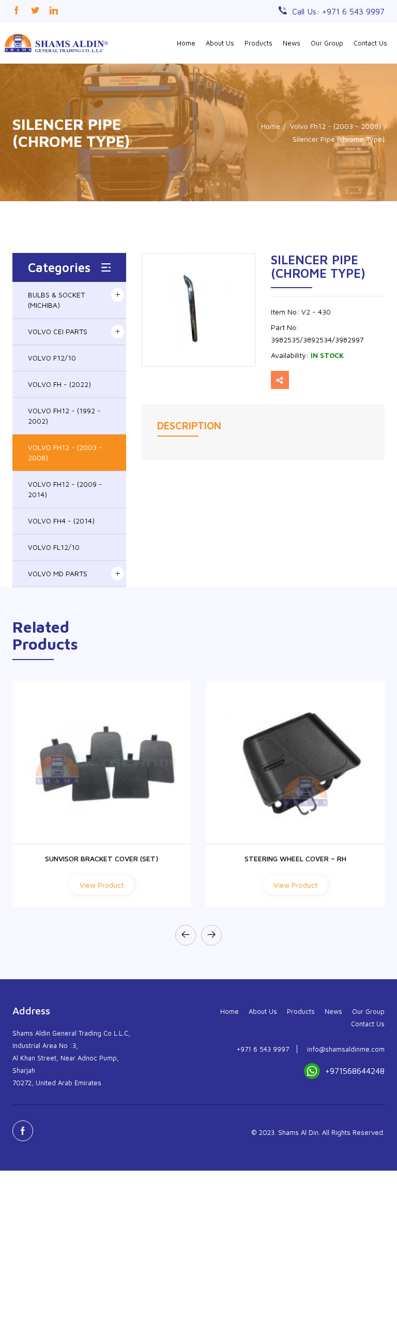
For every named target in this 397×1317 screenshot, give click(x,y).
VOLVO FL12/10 (54, 547)
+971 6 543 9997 (263, 1049)
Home (186, 43)
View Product (102, 884)
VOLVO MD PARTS (57, 573)
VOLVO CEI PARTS (57, 331)
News (291, 43)
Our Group (327, 43)
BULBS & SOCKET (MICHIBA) (56, 299)
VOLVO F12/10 (52, 357)
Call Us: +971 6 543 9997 (338, 11)
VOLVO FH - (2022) (59, 384)
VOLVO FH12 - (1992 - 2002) (64, 415)
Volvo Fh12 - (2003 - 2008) (335, 126)
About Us (220, 43)
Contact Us (370, 43)
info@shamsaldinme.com (346, 1049)
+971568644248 (355, 1070)
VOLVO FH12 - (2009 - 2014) (65, 489)
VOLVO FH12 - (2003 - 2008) (65, 452)
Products (258, 43)
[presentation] (185, 935)
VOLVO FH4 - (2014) (61, 520)
